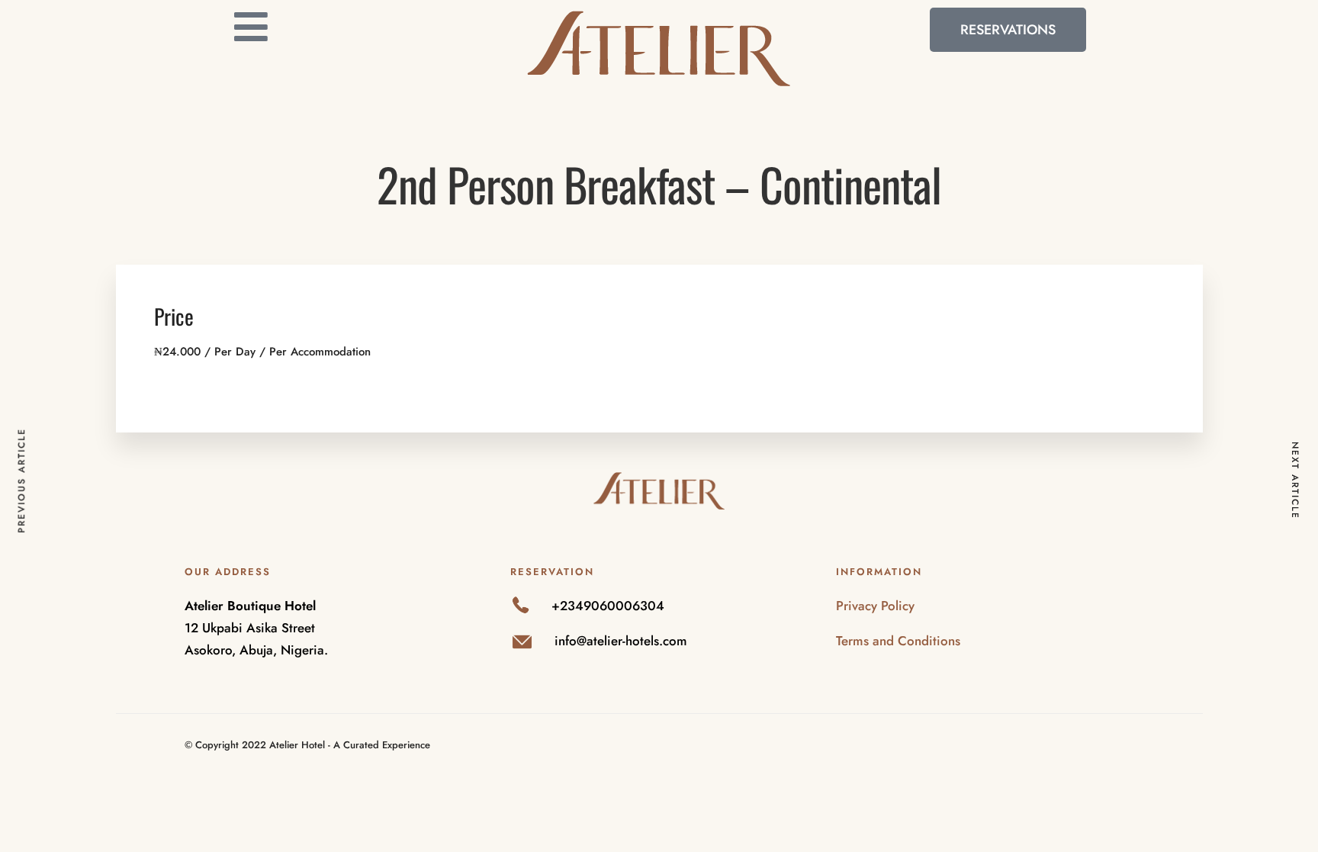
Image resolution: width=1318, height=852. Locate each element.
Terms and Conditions (898, 641)
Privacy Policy (875, 605)
